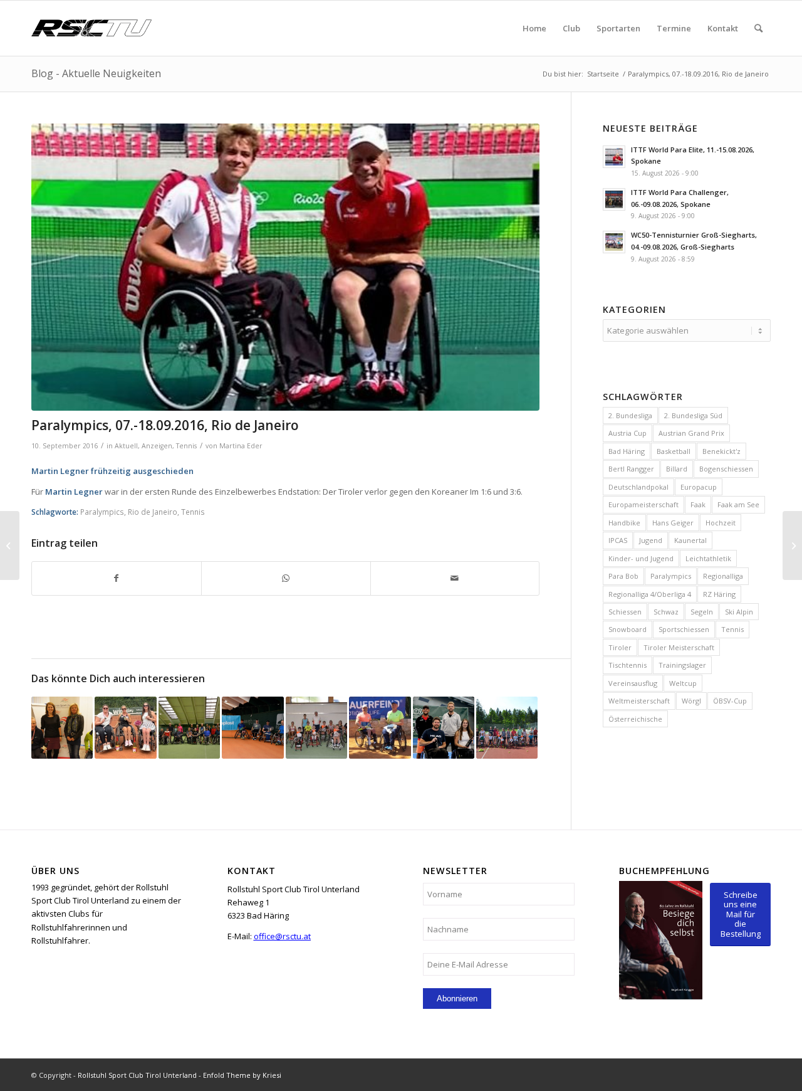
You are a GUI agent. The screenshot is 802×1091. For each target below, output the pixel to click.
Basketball (673, 451)
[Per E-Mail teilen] (455, 578)
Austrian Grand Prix (691, 433)
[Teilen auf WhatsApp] (286, 578)
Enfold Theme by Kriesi (242, 1075)
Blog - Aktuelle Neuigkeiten (96, 73)
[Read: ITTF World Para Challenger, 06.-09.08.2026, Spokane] (614, 199)
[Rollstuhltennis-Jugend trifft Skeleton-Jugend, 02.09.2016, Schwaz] (316, 727)
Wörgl (691, 700)
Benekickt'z (721, 451)
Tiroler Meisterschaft (678, 647)
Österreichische (635, 719)
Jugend (650, 540)
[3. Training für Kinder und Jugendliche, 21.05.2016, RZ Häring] (507, 727)
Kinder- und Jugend (641, 558)
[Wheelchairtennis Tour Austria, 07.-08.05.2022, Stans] (252, 727)
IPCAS (617, 540)
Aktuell (126, 445)
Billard (676, 468)
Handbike (624, 522)
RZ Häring (719, 594)
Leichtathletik (708, 558)
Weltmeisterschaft (639, 700)
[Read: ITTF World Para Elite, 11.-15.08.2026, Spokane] (614, 156)
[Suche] (758, 28)
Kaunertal (690, 540)
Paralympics (102, 512)
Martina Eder (241, 445)
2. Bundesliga (630, 415)
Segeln (701, 611)
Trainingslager (682, 665)
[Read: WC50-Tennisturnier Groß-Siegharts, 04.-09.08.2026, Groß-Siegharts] (614, 242)
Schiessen (625, 611)
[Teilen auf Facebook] (116, 578)
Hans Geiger (673, 522)
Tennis (186, 445)
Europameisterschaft (643, 504)
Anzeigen (157, 445)
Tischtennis (627, 665)
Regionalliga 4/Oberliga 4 (649, 594)
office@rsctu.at (282, 936)
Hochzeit (721, 522)
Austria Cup (627, 433)
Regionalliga (723, 576)
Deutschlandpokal (638, 487)
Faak (698, 504)
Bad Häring (626, 451)
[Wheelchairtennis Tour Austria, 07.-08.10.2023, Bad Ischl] (443, 727)
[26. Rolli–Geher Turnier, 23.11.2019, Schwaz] (189, 727)
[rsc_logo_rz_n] (91, 28)
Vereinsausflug (632, 683)
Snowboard (627, 629)
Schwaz (666, 611)
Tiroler (620, 647)
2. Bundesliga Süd (693, 415)
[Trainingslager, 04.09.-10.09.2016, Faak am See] (792, 545)
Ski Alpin (739, 611)
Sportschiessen (684, 629)
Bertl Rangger (631, 468)
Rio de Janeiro (152, 512)
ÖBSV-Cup (730, 700)
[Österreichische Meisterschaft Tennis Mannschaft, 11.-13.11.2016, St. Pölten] (62, 727)
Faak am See (738, 504)
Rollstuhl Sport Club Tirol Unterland (137, 1075)
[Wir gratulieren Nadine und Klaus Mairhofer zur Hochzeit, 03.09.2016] (9, 545)
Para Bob (623, 576)
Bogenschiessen (726, 468)
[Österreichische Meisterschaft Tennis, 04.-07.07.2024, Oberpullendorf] (125, 727)
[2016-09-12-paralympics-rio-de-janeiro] (285, 267)
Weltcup (683, 683)
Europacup (698, 487)
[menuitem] (534, 28)
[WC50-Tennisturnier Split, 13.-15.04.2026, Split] (379, 727)
